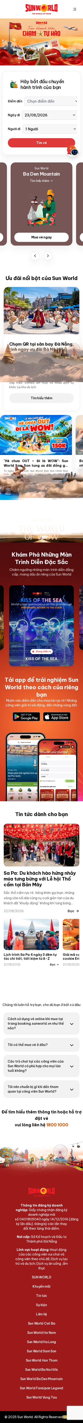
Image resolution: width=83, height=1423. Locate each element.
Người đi (14, 129)
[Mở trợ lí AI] (72, 150)
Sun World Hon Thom (41, 1360)
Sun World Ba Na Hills (41, 1370)
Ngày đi (14, 115)
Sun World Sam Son (41, 1351)
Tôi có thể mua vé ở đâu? (28, 1045)
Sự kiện (41, 1305)
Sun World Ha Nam (41, 1333)
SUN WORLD (41, 1277)
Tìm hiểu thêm (41, 398)
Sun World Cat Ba (41, 1323)
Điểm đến (15, 101)
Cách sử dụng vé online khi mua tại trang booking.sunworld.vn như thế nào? (36, 1023)
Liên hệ (41, 1314)
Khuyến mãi (41, 1286)
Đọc (71, 911)
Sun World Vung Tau (41, 1397)
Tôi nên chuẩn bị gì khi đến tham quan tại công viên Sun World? (33, 1089)
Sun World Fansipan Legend (41, 1388)
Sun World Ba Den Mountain (41, 1379)
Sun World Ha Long (41, 1342)
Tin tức (41, 1296)
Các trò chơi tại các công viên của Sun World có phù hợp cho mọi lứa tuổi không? (36, 1066)
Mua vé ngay (41, 237)
